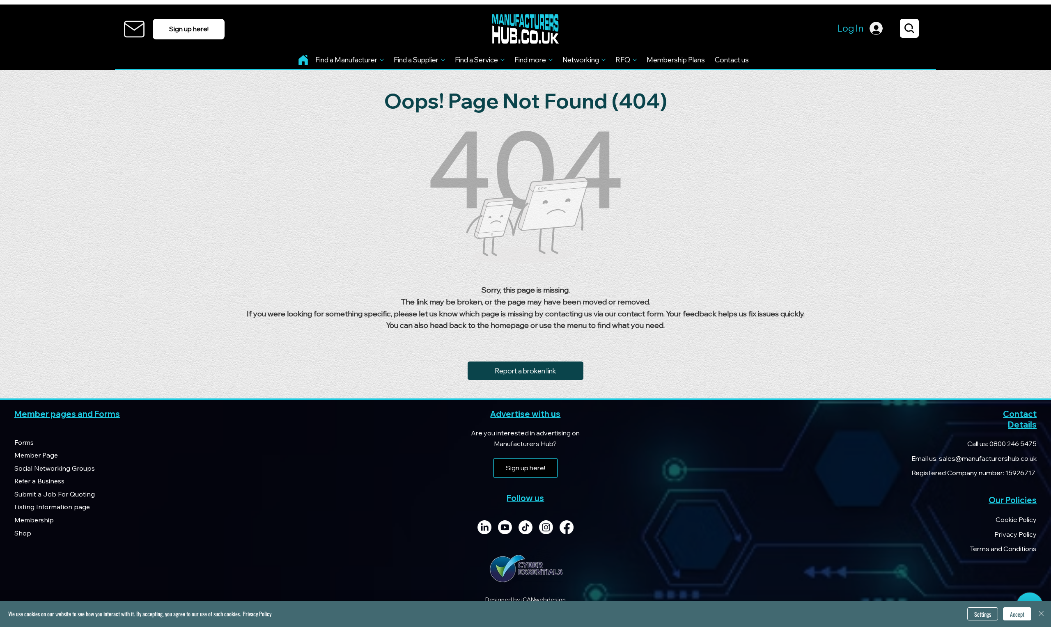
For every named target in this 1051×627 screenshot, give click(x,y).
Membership (34, 520)
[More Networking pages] (603, 60)
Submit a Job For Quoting (54, 494)
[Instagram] (546, 527)
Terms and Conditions (1003, 549)
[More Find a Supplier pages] (443, 60)
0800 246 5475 (1012, 443)
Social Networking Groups (54, 468)
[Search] (909, 28)
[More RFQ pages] (635, 60)
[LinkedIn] (484, 527)
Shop (22, 533)
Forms (24, 442)
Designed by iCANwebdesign (525, 599)
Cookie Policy (1016, 519)
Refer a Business (39, 481)
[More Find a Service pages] (502, 60)
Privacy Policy (1015, 534)
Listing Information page (52, 507)
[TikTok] (525, 527)
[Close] (1041, 613)
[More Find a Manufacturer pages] (382, 60)
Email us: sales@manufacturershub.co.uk (974, 458)
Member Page (36, 455)
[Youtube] (505, 527)
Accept (1017, 614)
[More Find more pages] (550, 60)
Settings (982, 614)
